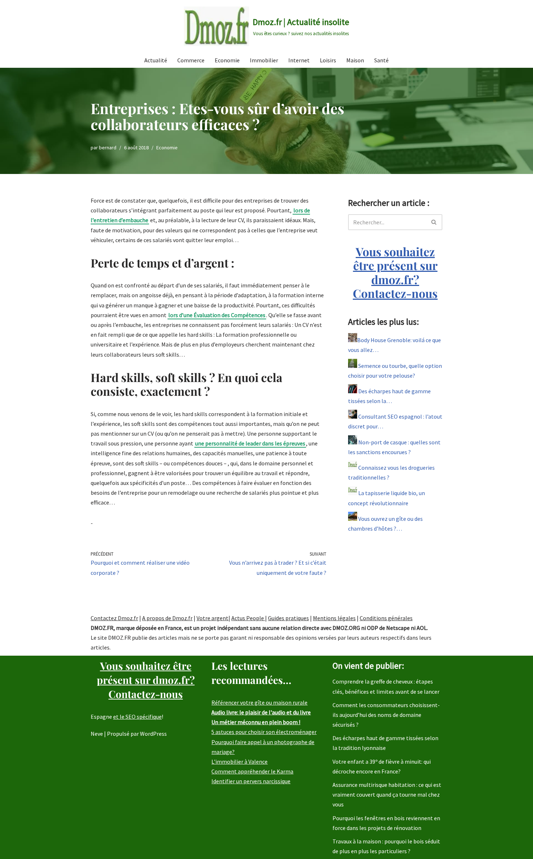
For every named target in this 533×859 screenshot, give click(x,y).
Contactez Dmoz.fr (114, 618)
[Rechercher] (434, 222)
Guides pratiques (288, 618)
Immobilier (264, 60)
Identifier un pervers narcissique (250, 781)
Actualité (155, 60)
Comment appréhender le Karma (252, 771)
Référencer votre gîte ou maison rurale (259, 702)
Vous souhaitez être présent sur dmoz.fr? (395, 272)
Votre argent (212, 618)
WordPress (153, 733)
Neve (97, 733)
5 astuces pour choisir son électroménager (264, 731)
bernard (107, 147)
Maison (355, 60)
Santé (381, 60)
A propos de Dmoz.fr (167, 618)
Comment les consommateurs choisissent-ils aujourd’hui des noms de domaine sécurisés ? (386, 714)
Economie (227, 60)
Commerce (190, 60)
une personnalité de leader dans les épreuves (250, 443)
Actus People (248, 618)
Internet (299, 60)
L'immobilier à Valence (239, 761)
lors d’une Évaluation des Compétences (216, 315)
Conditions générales (386, 618)
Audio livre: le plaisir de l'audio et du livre (261, 712)
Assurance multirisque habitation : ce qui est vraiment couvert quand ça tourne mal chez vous (386, 794)
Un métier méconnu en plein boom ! (255, 722)
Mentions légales (334, 618)
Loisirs (328, 60)
